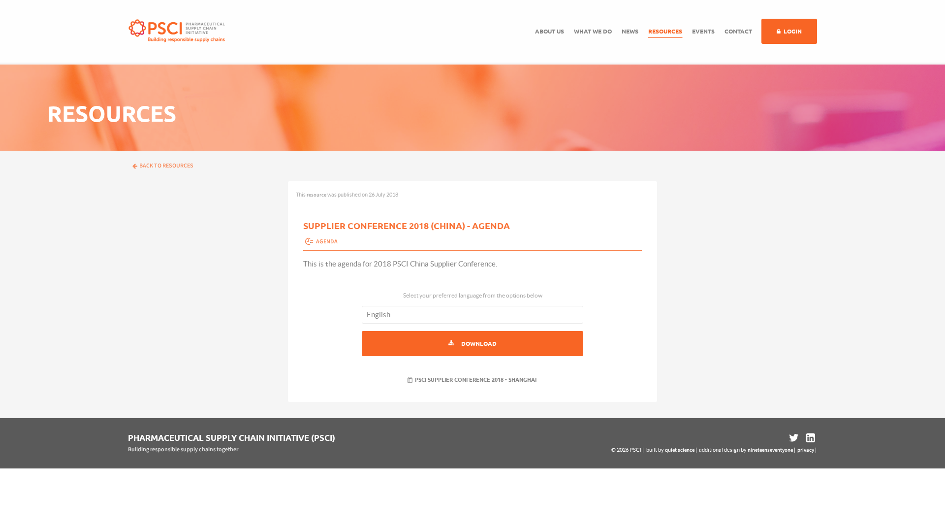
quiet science (679, 450)
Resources (665, 31)
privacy (805, 450)
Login (793, 31)
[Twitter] (794, 438)
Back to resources (166, 166)
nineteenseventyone (770, 450)
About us (549, 31)
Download (479, 343)
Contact (738, 31)
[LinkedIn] (809, 438)
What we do (593, 31)
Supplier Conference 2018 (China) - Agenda (406, 226)
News (630, 31)
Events (703, 31)
